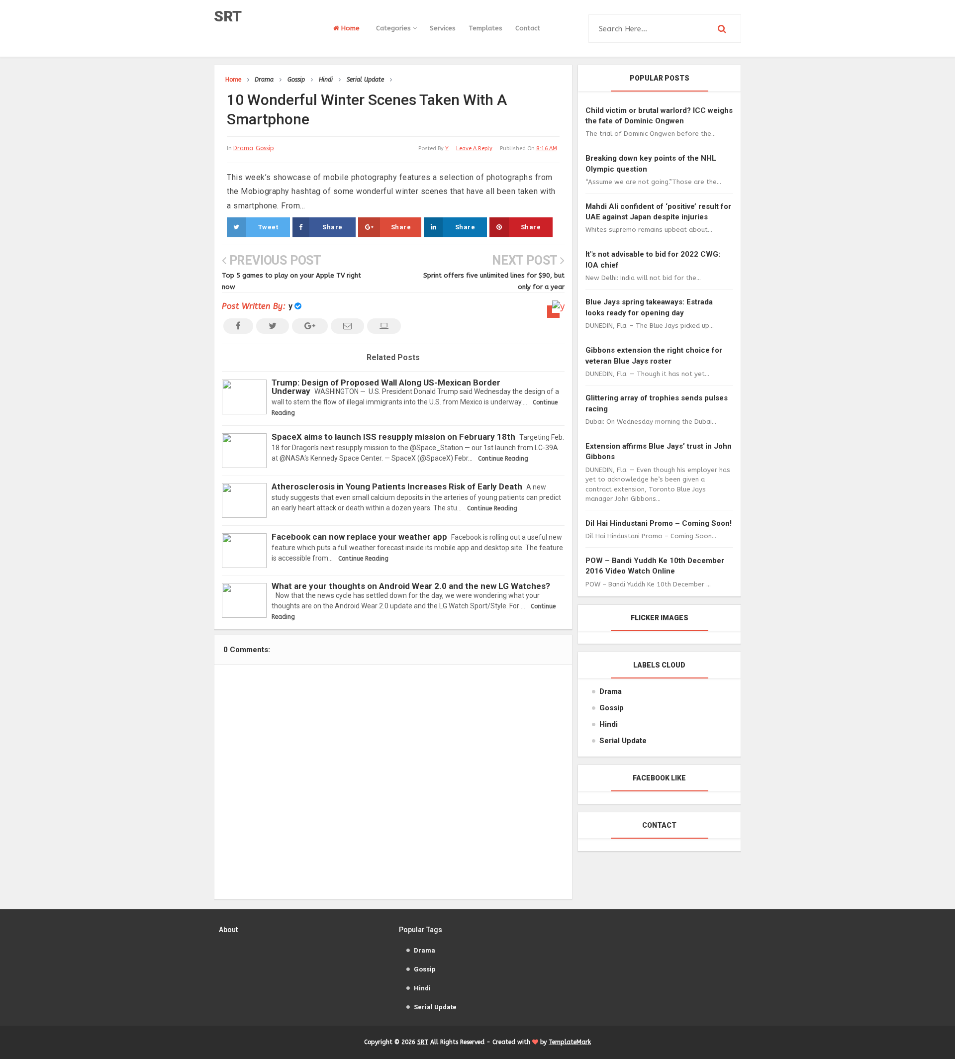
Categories (394, 28)
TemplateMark (570, 1042)
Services (443, 28)
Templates (485, 28)
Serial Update (623, 740)
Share (332, 227)
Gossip (265, 148)
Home (349, 28)
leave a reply (474, 148)
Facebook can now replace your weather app (359, 537)
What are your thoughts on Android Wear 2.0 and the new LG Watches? (411, 586)
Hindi (608, 724)
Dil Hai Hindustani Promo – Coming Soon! (658, 523)
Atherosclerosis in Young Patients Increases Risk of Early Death (397, 486)
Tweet (268, 227)
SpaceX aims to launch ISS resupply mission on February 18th (393, 437)
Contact (527, 28)
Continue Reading (503, 458)
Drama (243, 148)
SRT (228, 16)
